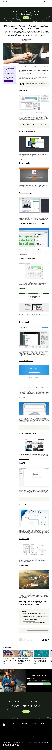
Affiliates (23, 734)
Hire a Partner (43, 730)
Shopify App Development (23, 658)
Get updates (47, 683)
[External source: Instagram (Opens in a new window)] (10, 745)
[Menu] (49, 2)
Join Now (44, 1)
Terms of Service (17, 742)
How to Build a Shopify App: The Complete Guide (24, 661)
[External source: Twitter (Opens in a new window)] (46, 640)
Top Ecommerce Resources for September (30, 619)
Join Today (26, 17)
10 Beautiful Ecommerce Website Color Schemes (9, 661)
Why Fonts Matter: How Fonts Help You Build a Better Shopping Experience (35, 616)
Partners (23, 732)
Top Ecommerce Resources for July (29, 621)
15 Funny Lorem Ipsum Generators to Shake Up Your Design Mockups (40, 661)
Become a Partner (8, 81)
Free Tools (33, 734)
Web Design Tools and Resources (9, 658)
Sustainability (14, 736)
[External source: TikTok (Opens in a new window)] (13, 745)
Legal (23, 742)
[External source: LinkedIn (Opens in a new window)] (48, 640)
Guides (32, 730)
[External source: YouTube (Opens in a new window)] (8, 745)
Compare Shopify (34, 728)
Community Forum (44, 728)
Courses (32, 732)
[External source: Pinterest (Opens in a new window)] (18, 745)
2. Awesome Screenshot (27, 131)
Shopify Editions (15, 728)
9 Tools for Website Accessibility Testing (35, 499)
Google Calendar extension (25, 427)
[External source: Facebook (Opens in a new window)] (43, 640)
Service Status (43, 732)
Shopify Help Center (44, 725)
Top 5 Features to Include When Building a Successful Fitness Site (34, 622)
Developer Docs (25, 725)
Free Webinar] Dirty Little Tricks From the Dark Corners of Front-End (34, 613)
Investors (14, 732)
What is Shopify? (15, 725)
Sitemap (35, 742)
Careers (13, 730)
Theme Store (24, 728)
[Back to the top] (4, 724)
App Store (23, 730)
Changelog (33, 736)
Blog (32, 725)
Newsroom (14, 734)
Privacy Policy (29, 742)
